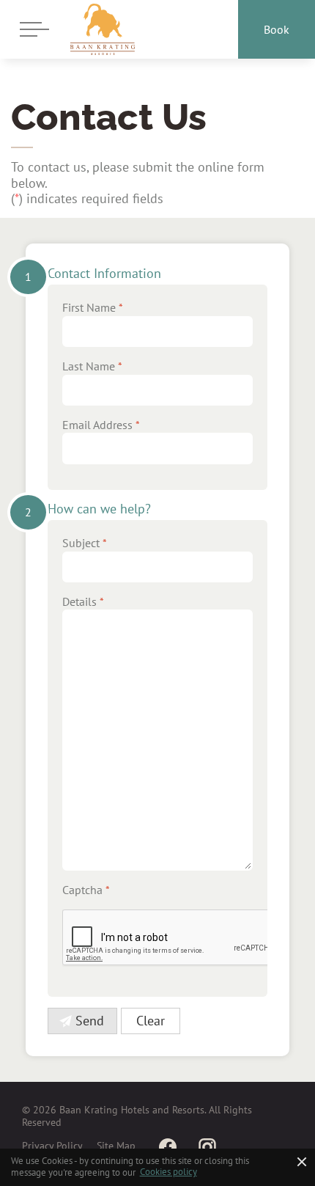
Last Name (92, 366)
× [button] (302, 1161)
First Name (92, 307)
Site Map (116, 1145)
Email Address (101, 424)
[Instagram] (207, 1146)
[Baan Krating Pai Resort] (103, 29)
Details (83, 601)
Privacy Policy (52, 1145)
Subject (84, 542)
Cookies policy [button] (168, 1171)
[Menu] (30, 29)
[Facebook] (167, 1146)
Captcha (86, 889)
